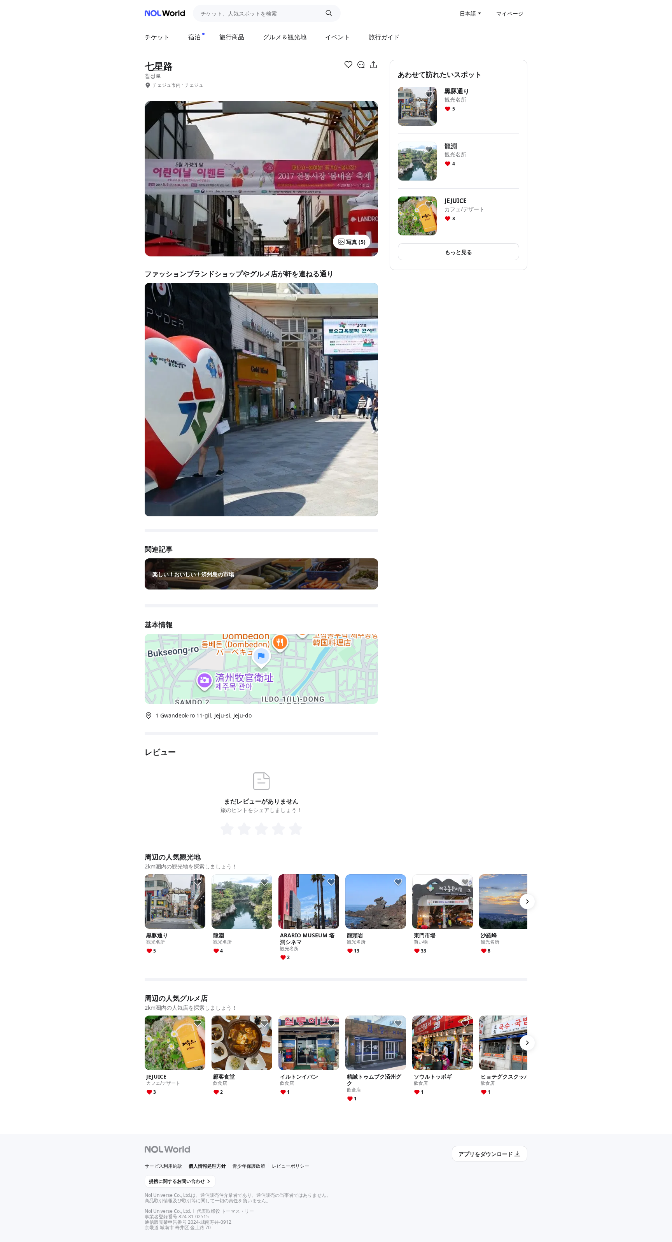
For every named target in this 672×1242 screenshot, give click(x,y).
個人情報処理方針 (207, 1166)
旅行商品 (231, 37)
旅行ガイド (384, 37)
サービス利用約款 (163, 1166)
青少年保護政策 (249, 1166)
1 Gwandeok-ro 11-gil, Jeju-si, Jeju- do (204, 715)
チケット (157, 37)
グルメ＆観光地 (284, 37)
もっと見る (458, 252)
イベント (337, 37)
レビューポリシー (290, 1166)
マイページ (509, 13)
